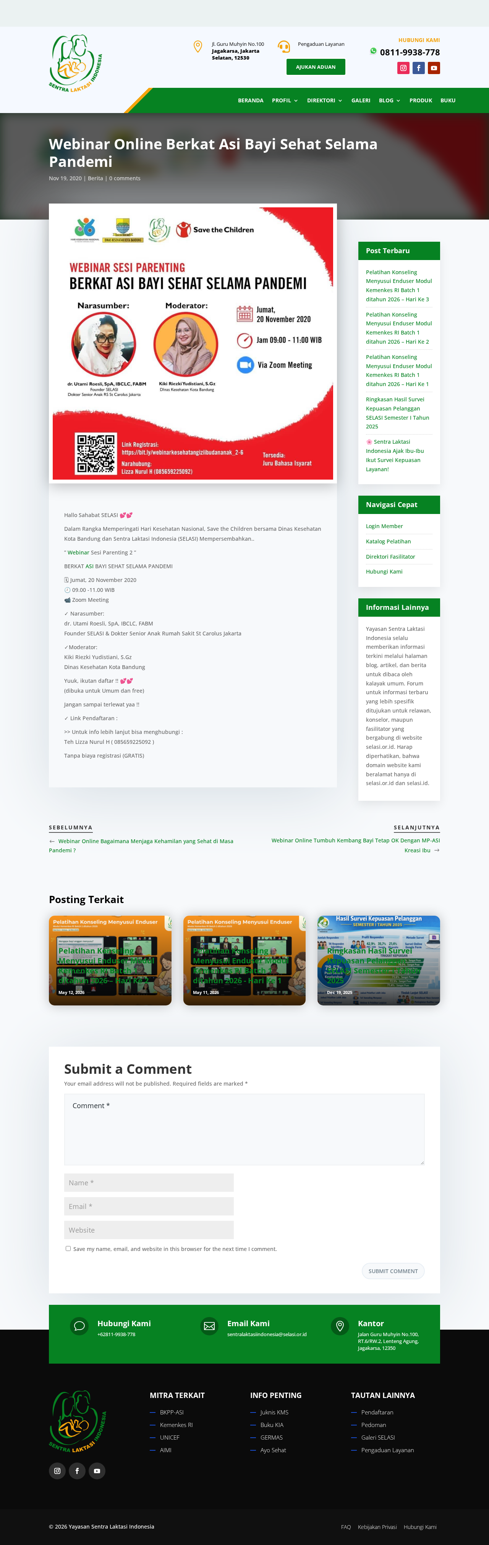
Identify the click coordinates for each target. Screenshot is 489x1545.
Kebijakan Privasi (377, 1526)
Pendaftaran (377, 1412)
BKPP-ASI (172, 1412)
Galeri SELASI (378, 1437)
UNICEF (170, 1437)
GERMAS (272, 1437)
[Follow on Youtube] (434, 68)
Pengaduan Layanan (387, 1450)
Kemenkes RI (176, 1425)
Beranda (251, 101)
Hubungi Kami (384, 571)
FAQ (346, 1526)
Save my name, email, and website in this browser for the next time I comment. (175, 1248)
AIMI (166, 1450)
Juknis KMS (274, 1412)
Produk (421, 101)
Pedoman (373, 1425)
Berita (95, 178)
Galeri (361, 101)
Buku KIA (272, 1425)
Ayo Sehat (273, 1450)
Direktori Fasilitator (390, 556)
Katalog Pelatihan (388, 541)
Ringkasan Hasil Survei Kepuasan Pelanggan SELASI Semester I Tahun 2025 (374, 965)
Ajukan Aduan (316, 66)
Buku (448, 101)
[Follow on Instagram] (403, 68)
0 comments (125, 178)
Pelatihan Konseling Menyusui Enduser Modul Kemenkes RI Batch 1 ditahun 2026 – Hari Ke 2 (106, 965)
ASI (90, 566)
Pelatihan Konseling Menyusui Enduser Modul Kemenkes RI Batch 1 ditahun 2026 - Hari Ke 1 (241, 965)
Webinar (78, 552)
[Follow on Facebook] (419, 68)
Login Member (384, 526)
